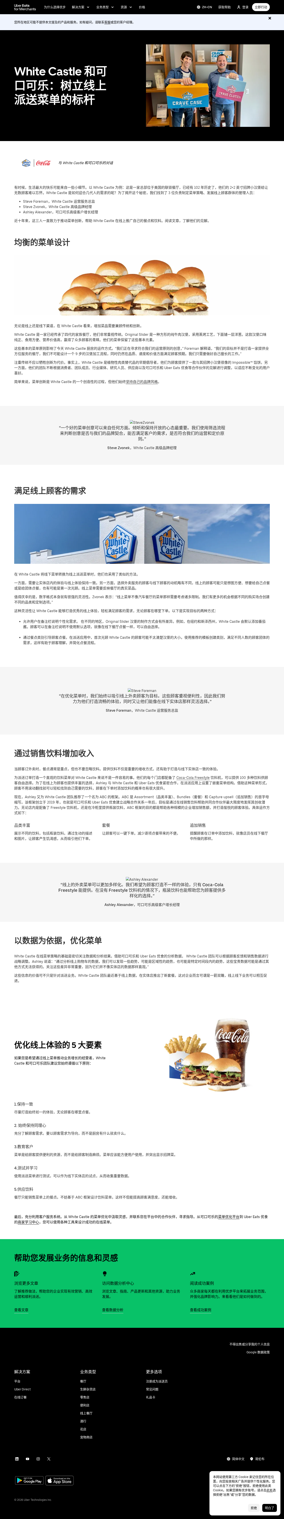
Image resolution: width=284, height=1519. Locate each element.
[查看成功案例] (192, 1273)
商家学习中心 (28, 1222)
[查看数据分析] (104, 1273)
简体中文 (238, 1459)
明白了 (269, 1508)
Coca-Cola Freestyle (193, 778)
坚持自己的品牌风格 (142, 382)
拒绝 (254, 1508)
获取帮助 (224, 7)
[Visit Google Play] (29, 1481)
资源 (124, 7)
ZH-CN (207, 7)
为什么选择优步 (55, 7)
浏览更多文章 (26, 1283)
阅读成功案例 (202, 1283)
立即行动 (261, 7)
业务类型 (102, 7)
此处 (269, 1490)
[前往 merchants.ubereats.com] (25, 7)
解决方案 (78, 7)
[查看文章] (17, 1273)
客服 (107, 22)
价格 (142, 7)
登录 (245, 7)
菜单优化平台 (228, 1217)
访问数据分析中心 (118, 1283)
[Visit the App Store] (59, 1481)
